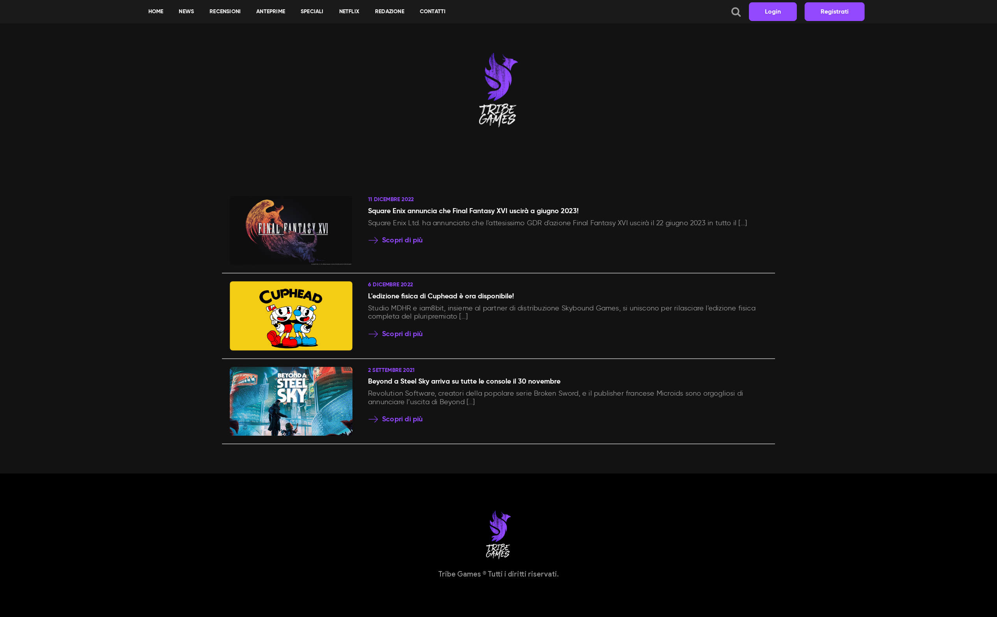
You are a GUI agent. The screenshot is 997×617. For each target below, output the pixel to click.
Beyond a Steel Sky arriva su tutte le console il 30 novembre (464, 381)
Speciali (312, 11)
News (186, 11)
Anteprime (270, 11)
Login (773, 11)
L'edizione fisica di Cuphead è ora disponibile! (441, 295)
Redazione (389, 11)
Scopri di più (402, 240)
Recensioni (225, 11)
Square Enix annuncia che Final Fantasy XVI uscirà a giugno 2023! (473, 210)
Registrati (835, 11)
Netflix (349, 11)
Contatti (433, 11)
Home (156, 11)
